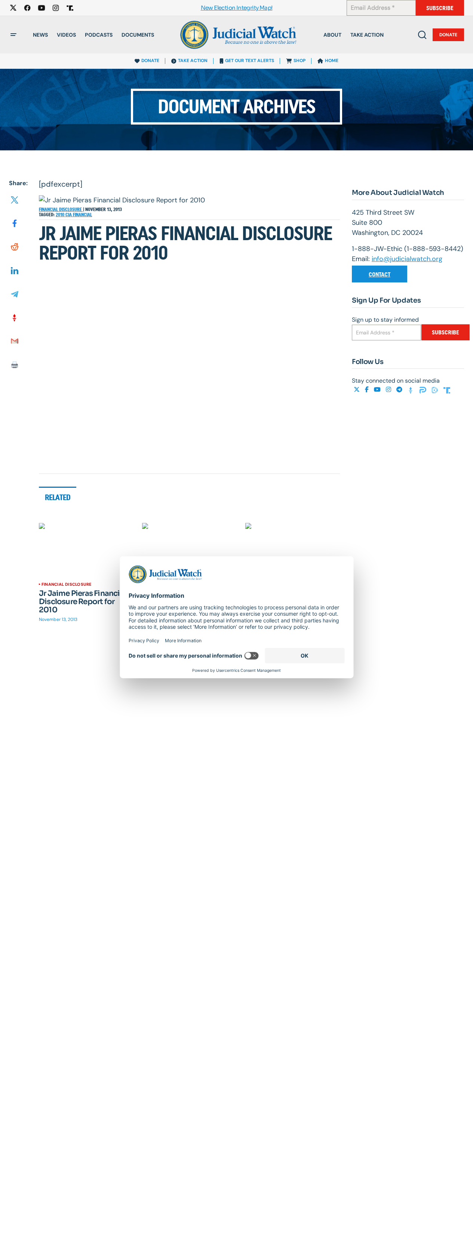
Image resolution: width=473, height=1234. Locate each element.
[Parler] (424, 390)
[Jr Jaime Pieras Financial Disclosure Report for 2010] (86, 549)
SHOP (299, 61)
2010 (60, 214)
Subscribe (440, 8)
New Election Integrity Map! (237, 8)
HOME (331, 61)
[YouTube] (378, 390)
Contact (379, 274)
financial (82, 214)
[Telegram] (400, 390)
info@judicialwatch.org (407, 258)
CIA (69, 214)
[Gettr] (412, 390)
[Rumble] (436, 390)
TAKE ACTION (193, 61)
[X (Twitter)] (357, 390)
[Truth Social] (447, 390)
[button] (13, 34)
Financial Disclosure (61, 209)
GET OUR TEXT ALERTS (249, 61)
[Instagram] (389, 390)
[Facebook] (367, 390)
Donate (448, 35)
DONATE (150, 61)
